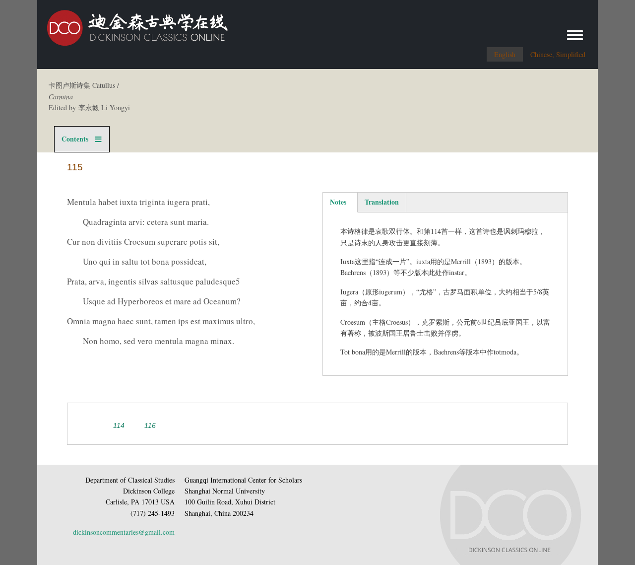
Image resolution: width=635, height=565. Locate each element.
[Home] (132, 24)
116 (150, 425)
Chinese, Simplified (557, 54)
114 (119, 425)
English (504, 54)
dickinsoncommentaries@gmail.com (124, 532)
